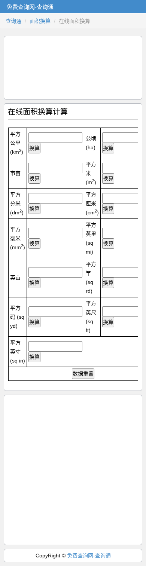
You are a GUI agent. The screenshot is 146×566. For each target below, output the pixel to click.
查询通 (13, 21)
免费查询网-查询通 (89, 556)
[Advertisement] (73, 67)
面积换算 (40, 21)
